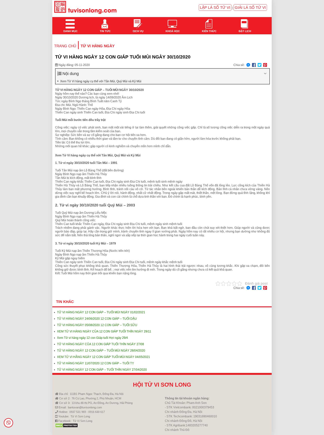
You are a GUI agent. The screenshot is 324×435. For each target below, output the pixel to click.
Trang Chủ (65, 46)
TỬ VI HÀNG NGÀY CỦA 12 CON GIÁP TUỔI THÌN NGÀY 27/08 (100, 344)
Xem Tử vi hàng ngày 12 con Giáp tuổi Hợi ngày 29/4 (92, 337)
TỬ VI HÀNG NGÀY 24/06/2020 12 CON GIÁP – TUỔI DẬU (97, 318)
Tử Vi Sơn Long (80, 416)
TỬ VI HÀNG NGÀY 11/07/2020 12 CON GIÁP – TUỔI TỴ (95, 363)
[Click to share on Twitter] (259, 65)
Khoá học (172, 21)
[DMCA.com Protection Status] (66, 426)
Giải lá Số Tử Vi (250, 7)
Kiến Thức (209, 21)
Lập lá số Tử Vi (215, 7)
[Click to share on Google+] (265, 65)
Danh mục (70, 21)
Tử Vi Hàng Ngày (98, 46)
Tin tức (105, 21)
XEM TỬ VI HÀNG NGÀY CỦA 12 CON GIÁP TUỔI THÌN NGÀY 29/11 (104, 331)
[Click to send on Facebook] (248, 65)
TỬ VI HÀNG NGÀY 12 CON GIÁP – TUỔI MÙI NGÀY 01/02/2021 (101, 312)
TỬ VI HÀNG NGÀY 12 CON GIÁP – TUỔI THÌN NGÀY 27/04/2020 (102, 369)
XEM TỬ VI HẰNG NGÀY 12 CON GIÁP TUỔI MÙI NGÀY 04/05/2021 (103, 356)
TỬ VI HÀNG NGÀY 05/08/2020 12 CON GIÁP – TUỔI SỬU (97, 325)
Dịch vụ (138, 21)
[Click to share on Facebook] (254, 65)
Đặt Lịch (244, 21)
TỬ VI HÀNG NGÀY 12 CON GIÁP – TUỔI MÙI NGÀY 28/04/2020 (101, 350)
